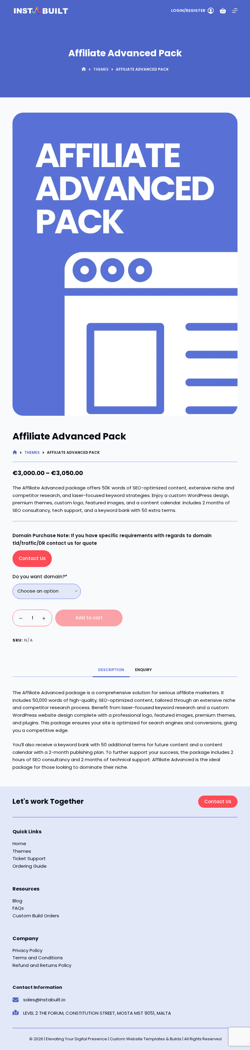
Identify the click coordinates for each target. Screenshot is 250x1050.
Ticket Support (29, 858)
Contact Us (32, 558)
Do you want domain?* (39, 576)
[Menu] (235, 10)
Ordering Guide (29, 866)
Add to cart (89, 617)
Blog (17, 901)
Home (19, 843)
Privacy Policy (27, 950)
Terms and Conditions (37, 957)
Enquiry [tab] (143, 669)
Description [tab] (111, 669)
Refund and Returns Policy (41, 965)
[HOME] (83, 69)
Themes (21, 851)
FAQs (18, 908)
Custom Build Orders (35, 915)
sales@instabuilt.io (44, 999)
